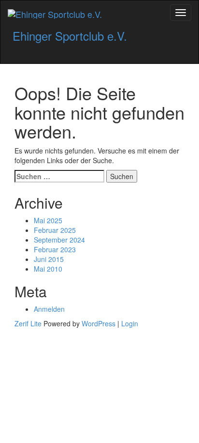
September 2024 (59, 239)
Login (129, 323)
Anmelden (49, 309)
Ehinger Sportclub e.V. (70, 35)
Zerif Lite (28, 323)
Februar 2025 (55, 230)
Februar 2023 (55, 249)
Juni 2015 (49, 259)
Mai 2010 (48, 269)
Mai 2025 (48, 220)
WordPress (98, 323)
